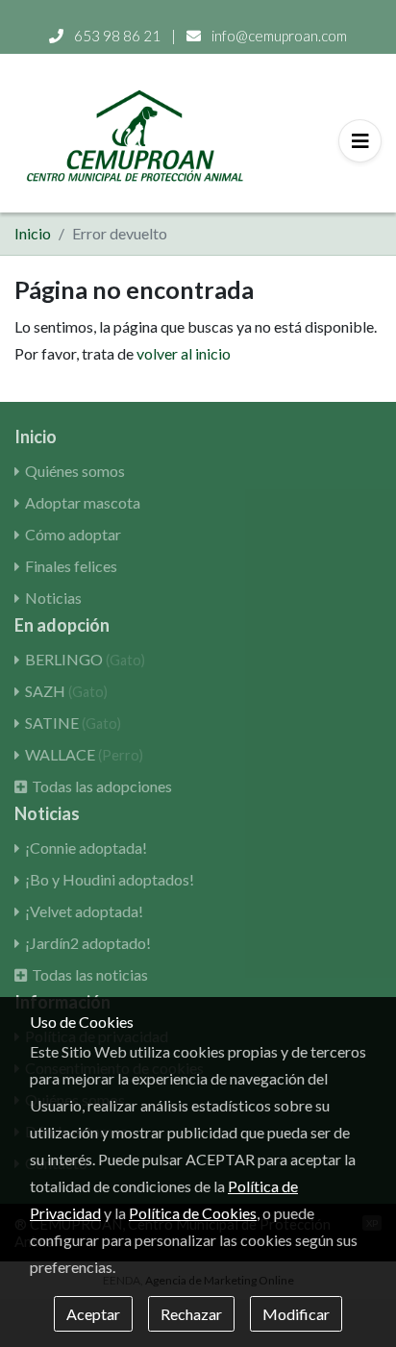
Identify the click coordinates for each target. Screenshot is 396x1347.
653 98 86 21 (117, 35)
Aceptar (93, 1314)
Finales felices (71, 566)
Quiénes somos (75, 470)
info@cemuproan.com (278, 35)
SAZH (66, 691)
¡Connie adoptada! (86, 847)
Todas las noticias (90, 974)
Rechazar (191, 1314)
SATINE (73, 722)
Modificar (296, 1314)
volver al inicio (183, 353)
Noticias (53, 597)
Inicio (32, 233)
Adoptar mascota (82, 502)
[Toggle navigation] (360, 140)
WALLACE (84, 754)
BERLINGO (85, 659)
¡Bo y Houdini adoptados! (109, 879)
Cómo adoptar (73, 534)
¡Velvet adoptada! (84, 911)
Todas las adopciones (102, 786)
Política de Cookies (193, 1213)
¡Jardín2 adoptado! (88, 943)
